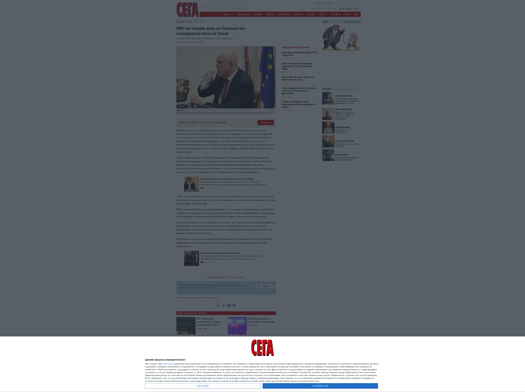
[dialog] (262, 364)
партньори (167, 364)
